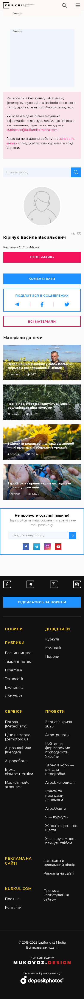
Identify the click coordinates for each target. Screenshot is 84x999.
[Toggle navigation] (78, 5)
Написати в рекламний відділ (59, 862)
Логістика (13, 696)
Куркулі (52, 639)
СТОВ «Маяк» (42, 257)
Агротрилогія (57, 735)
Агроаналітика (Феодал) (18, 750)
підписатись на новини (42, 602)
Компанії (53, 648)
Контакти (13, 908)
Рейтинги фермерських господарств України (57, 750)
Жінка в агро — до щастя (61, 828)
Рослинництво (18, 653)
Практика (13, 670)
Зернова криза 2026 (58, 724)
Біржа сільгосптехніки (19, 771)
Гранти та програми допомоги (54, 795)
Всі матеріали (42, 321)
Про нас (12, 899)
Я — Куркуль (56, 817)
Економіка (14, 687)
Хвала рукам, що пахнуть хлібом (59, 841)
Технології (14, 679)
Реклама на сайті (59, 873)
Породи (52, 657)
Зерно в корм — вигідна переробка (59, 769)
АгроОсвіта (55, 808)
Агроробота (15, 761)
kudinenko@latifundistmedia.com (32, 130)
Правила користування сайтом (56, 895)
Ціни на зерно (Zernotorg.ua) (17, 737)
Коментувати (42, 279)
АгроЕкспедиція (60, 782)
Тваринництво (18, 662)
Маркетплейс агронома (17, 784)
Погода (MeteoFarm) (16, 724)
